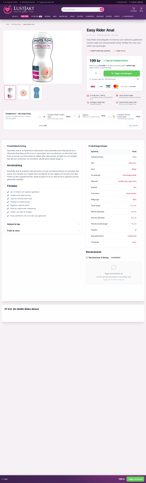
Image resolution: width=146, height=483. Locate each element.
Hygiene (85, 115)
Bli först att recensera (103, 35)
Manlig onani (16, 24)
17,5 (131, 205)
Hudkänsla (132, 236)
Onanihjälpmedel (129, 175)
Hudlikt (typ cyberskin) (127, 181)
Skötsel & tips (13, 224)
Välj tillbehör (133, 126)
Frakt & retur (13, 230)
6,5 (132, 218)
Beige (134, 169)
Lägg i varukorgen (123, 73)
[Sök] (102, 9)
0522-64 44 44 (122, 2)
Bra (135, 187)
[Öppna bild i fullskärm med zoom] (78, 81)
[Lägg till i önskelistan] (138, 79)
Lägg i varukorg (135, 479)
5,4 (132, 211)
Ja (135, 230)
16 (132, 224)
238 (130, 163)
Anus (134, 242)
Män (134, 199)
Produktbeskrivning (16, 146)
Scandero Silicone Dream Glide (123, 116)
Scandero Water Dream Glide (56, 116)
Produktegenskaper (98, 146)
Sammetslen (131, 193)
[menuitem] (15, 16)
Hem (7, 24)
